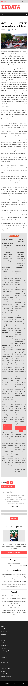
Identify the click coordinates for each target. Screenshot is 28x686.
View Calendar (23, 565)
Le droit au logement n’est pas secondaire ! (14, 584)
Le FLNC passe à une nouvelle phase (16, 499)
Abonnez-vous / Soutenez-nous (7, 427)
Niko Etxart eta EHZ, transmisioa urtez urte (14, 596)
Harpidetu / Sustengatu (14, 552)
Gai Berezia (4, 631)
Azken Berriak (4, 629)
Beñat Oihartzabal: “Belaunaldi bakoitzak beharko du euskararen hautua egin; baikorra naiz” (14, 612)
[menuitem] (22, 1)
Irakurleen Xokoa (5, 648)
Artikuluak (4, 20)
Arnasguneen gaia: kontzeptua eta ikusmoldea (14, 598)
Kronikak (3, 634)
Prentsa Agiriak (5, 651)
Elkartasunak (5, 668)
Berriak (3, 671)
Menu (3, 14)
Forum (2, 660)
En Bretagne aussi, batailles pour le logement (14, 581)
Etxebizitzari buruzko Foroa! (14, 587)
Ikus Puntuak (4, 645)
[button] (10, 565)
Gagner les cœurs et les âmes (14, 497)
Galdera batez (4, 662)
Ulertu (3, 626)
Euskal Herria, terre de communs (15, 495)
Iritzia (17, 20)
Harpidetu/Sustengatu (21, 429)
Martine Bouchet (15, 29)
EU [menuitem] (22, 1)
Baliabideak (4, 674)
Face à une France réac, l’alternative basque (14, 574)
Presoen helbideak (6, 676)
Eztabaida (4, 657)
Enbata (11, 683)
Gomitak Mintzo (11, 20)
